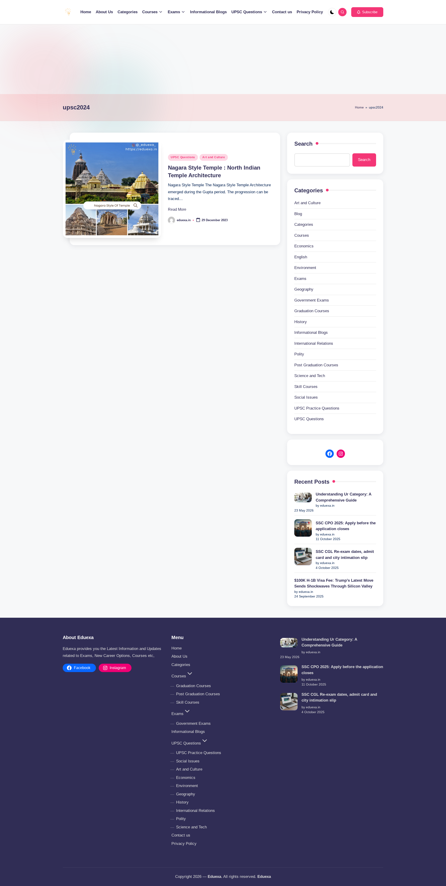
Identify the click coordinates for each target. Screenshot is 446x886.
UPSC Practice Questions (316, 408)
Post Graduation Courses (316, 365)
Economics (304, 246)
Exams (300, 278)
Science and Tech (309, 376)
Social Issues (306, 397)
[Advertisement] (223, 59)
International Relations (313, 343)
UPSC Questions (183, 157)
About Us (179, 656)
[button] (367, 12)
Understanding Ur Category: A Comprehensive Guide (343, 497)
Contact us (180, 835)
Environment (305, 268)
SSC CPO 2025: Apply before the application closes (346, 526)
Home (359, 107)
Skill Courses (306, 386)
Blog (298, 214)
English (300, 257)
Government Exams (311, 300)
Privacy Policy (184, 843)
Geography (303, 289)
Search (303, 144)
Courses (301, 235)
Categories (303, 224)
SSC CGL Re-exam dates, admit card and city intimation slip (345, 554)
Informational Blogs (311, 332)
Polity (299, 354)
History (300, 322)
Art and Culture (213, 157)
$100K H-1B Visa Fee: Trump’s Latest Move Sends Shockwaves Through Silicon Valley (333, 583)
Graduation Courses (311, 311)
